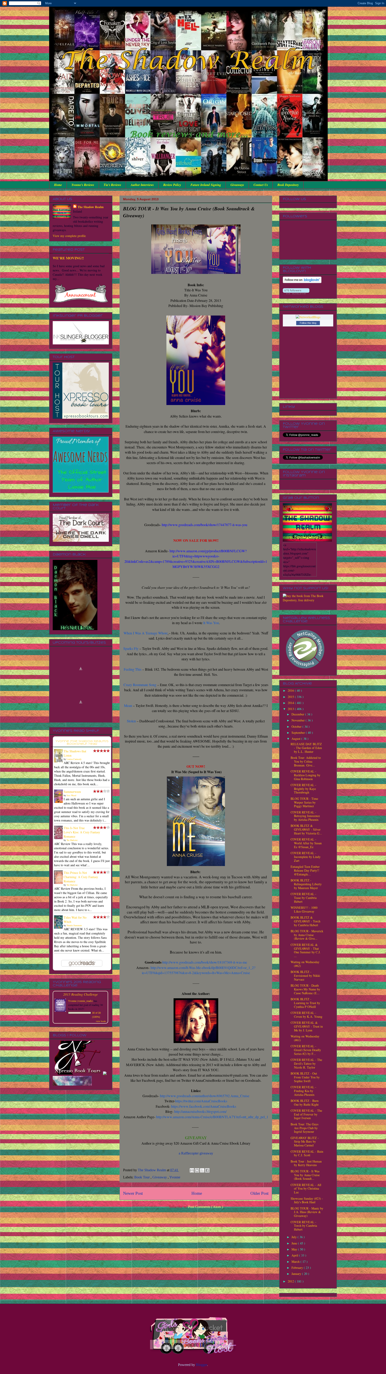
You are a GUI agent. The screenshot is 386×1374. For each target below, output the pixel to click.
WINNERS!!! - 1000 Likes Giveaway (304, 909)
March (296, 1261)
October (297, 726)
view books (101, 1021)
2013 (291, 709)
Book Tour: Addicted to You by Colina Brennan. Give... (306, 761)
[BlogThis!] (197, 1170)
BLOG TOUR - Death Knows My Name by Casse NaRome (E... (305, 989)
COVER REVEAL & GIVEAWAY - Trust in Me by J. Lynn (307, 1026)
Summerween (72, 791)
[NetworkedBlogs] (308, 317)
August (296, 738)
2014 (291, 703)
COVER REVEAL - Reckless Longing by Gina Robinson (305, 775)
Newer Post (133, 1193)
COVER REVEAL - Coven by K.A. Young (306, 1015)
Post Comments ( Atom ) (205, 1207)
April (295, 1255)
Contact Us (261, 185)
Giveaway (160, 1177)
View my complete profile (69, 236)
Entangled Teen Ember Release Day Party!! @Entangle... (305, 870)
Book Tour (142, 1177)
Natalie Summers (74, 925)
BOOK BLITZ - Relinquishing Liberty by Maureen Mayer (306, 884)
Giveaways (237, 185)
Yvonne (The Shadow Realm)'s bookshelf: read (82, 742)
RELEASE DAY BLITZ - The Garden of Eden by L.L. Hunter (306, 748)
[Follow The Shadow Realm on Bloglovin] (302, 282)
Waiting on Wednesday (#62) (305, 964)
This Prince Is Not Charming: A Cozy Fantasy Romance (81, 876)
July (295, 1237)
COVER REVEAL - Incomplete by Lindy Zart (306, 857)
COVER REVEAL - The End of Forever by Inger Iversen (306, 1114)
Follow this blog (308, 323)
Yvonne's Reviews (82, 185)
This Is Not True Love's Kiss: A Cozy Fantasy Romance (82, 832)
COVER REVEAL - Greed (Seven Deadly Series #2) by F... (306, 1050)
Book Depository (288, 185)
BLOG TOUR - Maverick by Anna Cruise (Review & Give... (307, 935)
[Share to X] (202, 1170)
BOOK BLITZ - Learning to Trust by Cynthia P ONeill (305, 1003)
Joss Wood (71, 795)
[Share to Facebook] (207, 1170)
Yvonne (174, 1177)
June (295, 1243)
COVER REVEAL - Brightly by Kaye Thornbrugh (303, 789)
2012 (291, 1281)
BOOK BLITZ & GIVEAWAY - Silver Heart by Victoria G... (306, 829)
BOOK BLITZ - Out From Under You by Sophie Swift (305, 1077)
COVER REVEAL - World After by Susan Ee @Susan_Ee (306, 843)
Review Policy (172, 185)
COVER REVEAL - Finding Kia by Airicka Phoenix (303, 1091)
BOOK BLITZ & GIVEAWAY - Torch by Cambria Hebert (305, 921)
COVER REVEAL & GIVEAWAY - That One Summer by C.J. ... (306, 950)
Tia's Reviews (112, 185)
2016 (291, 690)
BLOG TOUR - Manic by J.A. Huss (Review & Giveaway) (307, 1212)
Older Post (259, 1193)
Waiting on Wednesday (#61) (305, 1038)
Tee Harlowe (72, 840)
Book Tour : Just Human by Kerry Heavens (306, 1163)
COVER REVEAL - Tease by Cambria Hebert (304, 898)
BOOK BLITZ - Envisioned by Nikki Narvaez (305, 975)
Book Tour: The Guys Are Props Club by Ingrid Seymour (304, 1128)
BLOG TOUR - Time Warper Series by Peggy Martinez (304, 802)
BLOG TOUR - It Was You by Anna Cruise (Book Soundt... (305, 1175)
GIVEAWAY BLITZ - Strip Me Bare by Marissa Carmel (305, 1142)
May (295, 1249)
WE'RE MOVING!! (68, 258)
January (297, 1274)
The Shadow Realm (91, 207)
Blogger (201, 1365)
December (298, 714)
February (298, 1267)
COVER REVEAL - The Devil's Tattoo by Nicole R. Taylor (306, 1063)
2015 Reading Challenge (80, 994)
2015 (291, 697)
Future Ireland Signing (206, 185)
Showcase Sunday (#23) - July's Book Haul (307, 1200)
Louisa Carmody (74, 759)
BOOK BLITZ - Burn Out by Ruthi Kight (305, 1103)
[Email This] (192, 1170)
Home (58, 185)
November (299, 720)
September (299, 732)
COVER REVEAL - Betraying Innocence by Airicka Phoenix (305, 816)
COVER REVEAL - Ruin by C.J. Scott (307, 1153)
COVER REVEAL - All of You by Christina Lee (306, 1189)
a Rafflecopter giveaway (196, 1153)
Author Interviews (142, 185)
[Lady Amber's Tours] (72, 1069)
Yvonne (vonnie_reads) (80, 1001)
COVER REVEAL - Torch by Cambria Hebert (304, 1226)
